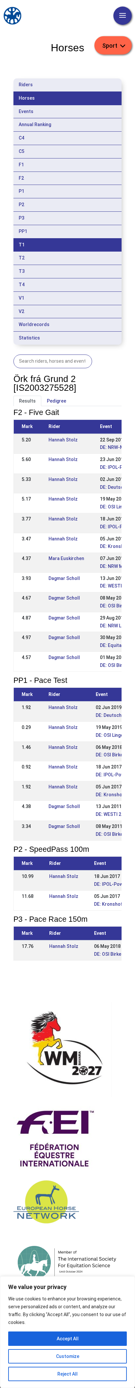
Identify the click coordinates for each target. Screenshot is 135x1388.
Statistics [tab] (29, 337)
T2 (22, 257)
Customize (67, 1356)
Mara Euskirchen (66, 558)
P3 (21, 218)
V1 (21, 298)
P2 (21, 204)
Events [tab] (26, 111)
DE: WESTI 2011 (116, 585)
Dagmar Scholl (64, 578)
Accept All (68, 1338)
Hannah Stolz (63, 439)
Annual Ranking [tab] (35, 124)
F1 (21, 164)
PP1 (23, 231)
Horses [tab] (27, 98)
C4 (21, 137)
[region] (67, 1332)
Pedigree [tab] (56, 401)
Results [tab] (27, 401)
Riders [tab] (26, 84)
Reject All (67, 1374)
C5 (21, 151)
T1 (22, 244)
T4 (22, 284)
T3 (22, 271)
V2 (21, 311)
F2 (21, 178)
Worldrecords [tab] (34, 324)
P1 (21, 191)
